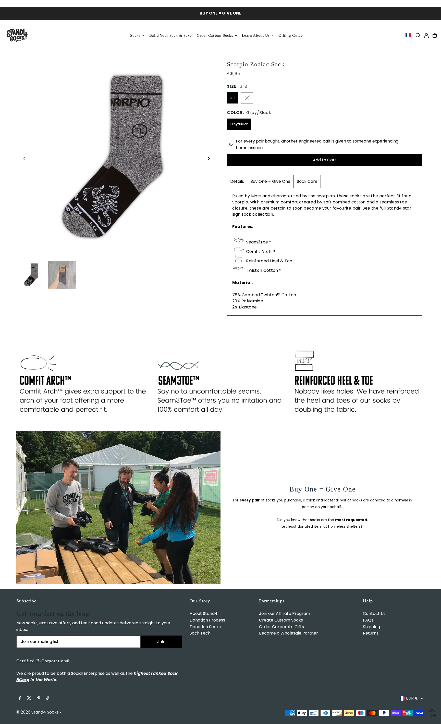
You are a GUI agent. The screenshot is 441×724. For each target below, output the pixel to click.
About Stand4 (203, 613)
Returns (370, 633)
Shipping (371, 627)
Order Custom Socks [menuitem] (215, 35)
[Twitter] (29, 698)
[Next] (208, 158)
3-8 (233, 97)
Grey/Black (239, 124)
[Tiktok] (47, 698)
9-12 (246, 97)
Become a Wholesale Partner (288, 633)
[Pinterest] (38, 698)
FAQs (368, 620)
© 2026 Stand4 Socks (37, 712)
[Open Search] (418, 35)
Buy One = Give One (270, 181)
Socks (135, 35)
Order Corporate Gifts (281, 627)
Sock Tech (200, 633)
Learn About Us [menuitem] (256, 35)
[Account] (426, 35)
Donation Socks (205, 627)
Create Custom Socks (281, 620)
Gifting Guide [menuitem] (290, 35)
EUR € (412, 698)
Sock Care (307, 181)
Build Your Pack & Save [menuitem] (170, 35)
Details (237, 181)
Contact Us (374, 613)
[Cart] (435, 35)
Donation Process (207, 620)
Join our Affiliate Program (284, 613)
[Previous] (24, 158)
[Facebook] (20, 698)
